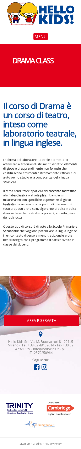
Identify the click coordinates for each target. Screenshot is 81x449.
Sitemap (25, 443)
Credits (37, 443)
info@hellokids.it (46, 349)
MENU (40, 36)
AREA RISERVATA (41, 320)
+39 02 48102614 (41, 345)
